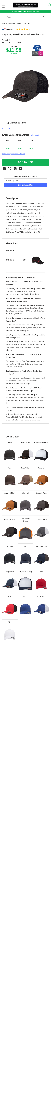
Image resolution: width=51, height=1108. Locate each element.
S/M (19, 140)
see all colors (7, 128)
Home (3, 23)
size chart (35, 135)
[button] (23, 29)
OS (7, 140)
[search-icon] (44, 17)
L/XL (31, 140)
